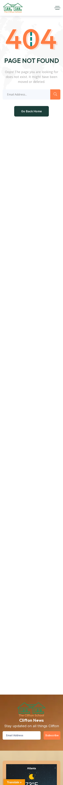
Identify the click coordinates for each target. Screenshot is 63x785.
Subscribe (52, 735)
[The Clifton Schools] (13, 8)
